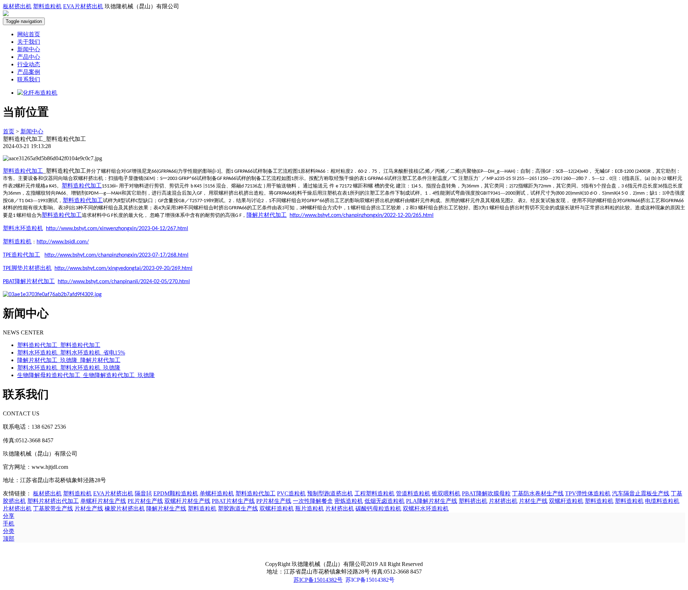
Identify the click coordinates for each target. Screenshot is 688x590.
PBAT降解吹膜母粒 (486, 493)
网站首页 (28, 34)
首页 (8, 131)
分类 (8, 531)
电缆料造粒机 (662, 501)
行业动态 (28, 64)
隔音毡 (143, 493)
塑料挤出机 (473, 501)
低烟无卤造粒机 (384, 501)
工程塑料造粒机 (374, 493)
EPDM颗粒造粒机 (175, 493)
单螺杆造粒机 (217, 493)
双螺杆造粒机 (566, 501)
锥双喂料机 (446, 493)
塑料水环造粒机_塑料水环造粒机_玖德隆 (68, 368)
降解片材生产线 (166, 508)
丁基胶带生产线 (53, 508)
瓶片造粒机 (309, 508)
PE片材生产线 (145, 501)
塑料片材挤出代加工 (53, 501)
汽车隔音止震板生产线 (640, 493)
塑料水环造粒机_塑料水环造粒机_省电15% (71, 352)
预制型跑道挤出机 (330, 493)
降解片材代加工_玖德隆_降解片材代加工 (68, 360)
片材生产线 (533, 501)
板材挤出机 (17, 6)
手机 (8, 523)
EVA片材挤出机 (83, 6)
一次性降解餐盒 (313, 501)
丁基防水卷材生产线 (538, 493)
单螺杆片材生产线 (103, 501)
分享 (8, 516)
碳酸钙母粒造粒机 (378, 508)
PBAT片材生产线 (233, 501)
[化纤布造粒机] (37, 93)
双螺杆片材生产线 (187, 501)
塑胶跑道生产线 (238, 508)
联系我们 (28, 79)
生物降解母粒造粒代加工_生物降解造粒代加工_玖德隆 (86, 375)
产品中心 (28, 57)
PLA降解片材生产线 (431, 501)
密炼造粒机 (348, 501)
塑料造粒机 (47, 6)
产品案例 (28, 72)
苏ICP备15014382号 (318, 580)
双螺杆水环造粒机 (426, 508)
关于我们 (28, 42)
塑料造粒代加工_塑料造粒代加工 (58, 345)
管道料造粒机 (413, 493)
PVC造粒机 (291, 493)
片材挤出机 (503, 501)
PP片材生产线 (273, 501)
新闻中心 (28, 49)
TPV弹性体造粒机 (588, 493)
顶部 (8, 539)
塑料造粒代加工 (23, 171)
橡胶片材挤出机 (125, 508)
